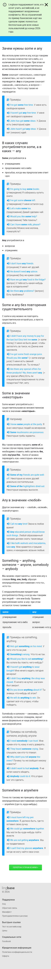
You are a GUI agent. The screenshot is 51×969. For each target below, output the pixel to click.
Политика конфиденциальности (17, 952)
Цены (4, 930)
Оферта (5, 956)
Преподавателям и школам (14, 915)
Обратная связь (9, 908)
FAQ (4, 904)
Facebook (6, 941)
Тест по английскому (11, 926)
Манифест (7, 912)
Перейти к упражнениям (25, 867)
